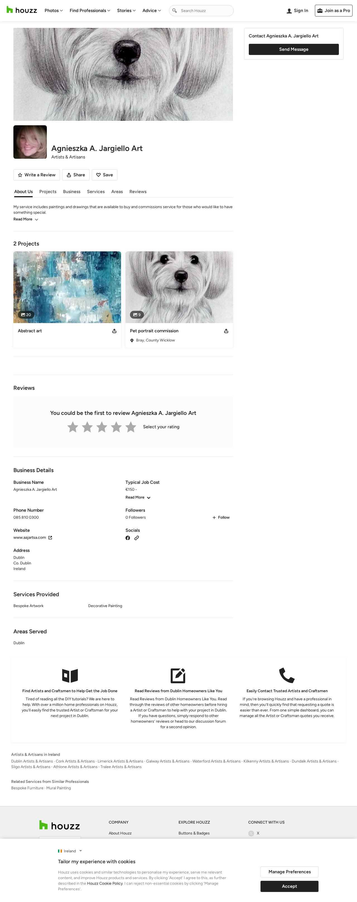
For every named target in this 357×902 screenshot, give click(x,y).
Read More (22, 219)
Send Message (293, 49)
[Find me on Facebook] (128, 537)
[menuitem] (53, 10)
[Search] (174, 10)
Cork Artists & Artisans (75, 761)
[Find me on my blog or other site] (136, 537)
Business (71, 191)
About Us (23, 191)
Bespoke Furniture (27, 788)
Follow (224, 517)
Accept (289, 886)
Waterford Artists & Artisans (216, 761)
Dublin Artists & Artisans (32, 761)
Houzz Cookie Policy (105, 883)
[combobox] (201, 10)
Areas (117, 191)
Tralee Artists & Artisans (121, 766)
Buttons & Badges (194, 833)
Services (96, 191)
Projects (47, 191)
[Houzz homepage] (21, 9)
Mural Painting (58, 788)
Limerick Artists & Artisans (120, 761)
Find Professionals (88, 10)
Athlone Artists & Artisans (75, 766)
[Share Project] (114, 330)
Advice (150, 10)
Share (79, 174)
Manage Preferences (290, 871)
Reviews (137, 191)
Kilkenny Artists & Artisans (266, 761)
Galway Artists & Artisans (168, 761)
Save (108, 174)
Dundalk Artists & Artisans (314, 761)
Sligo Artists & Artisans (30, 766)
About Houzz (120, 833)
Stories (124, 10)
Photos (52, 10)
